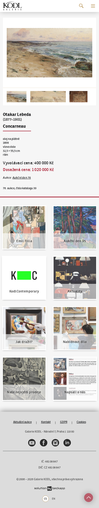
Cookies (81, 422)
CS (45, 498)
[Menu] (93, 6)
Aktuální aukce (22, 422)
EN (53, 498)
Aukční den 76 (21, 177)
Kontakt (46, 422)
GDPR (63, 422)
